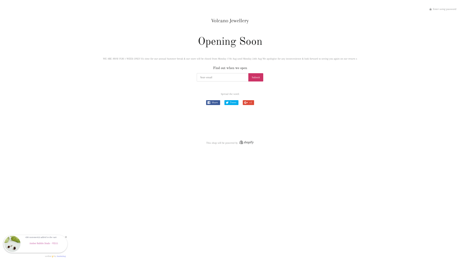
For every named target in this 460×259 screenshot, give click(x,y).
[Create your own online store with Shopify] (246, 142)
